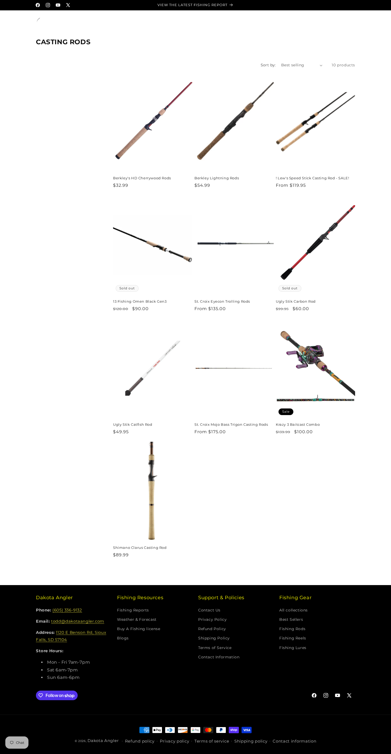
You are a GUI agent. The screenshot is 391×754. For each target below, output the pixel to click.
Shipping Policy (214, 638)
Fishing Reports (133, 610)
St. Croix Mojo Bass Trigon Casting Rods (231, 424)
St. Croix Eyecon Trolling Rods (222, 301)
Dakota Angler (103, 740)
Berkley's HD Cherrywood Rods (142, 178)
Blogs (123, 638)
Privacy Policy (212, 619)
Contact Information (218, 657)
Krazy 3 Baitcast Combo (298, 424)
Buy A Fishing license (138, 628)
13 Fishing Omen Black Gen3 (140, 301)
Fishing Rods (292, 628)
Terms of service (211, 741)
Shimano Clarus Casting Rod (140, 547)
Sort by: (268, 65)
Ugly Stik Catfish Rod (132, 424)
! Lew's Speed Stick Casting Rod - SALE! (312, 178)
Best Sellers (291, 619)
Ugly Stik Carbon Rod (296, 301)
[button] (80, 20)
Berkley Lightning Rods (216, 178)
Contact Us (209, 610)
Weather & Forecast (137, 619)
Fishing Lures (292, 647)
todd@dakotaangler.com (77, 621)
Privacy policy (174, 741)
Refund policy (140, 741)
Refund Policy (212, 628)
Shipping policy (251, 741)
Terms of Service (215, 647)
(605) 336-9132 (67, 610)
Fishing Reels (292, 638)
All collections (293, 610)
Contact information (294, 741)
